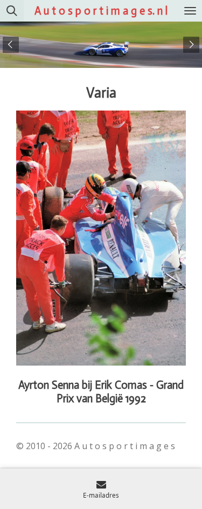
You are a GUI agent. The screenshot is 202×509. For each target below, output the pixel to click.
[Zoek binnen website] (12, 11)
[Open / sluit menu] (190, 11)
